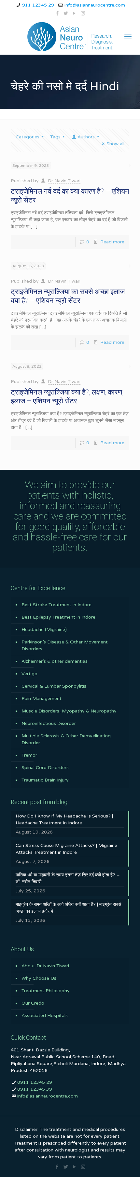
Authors (86, 137)
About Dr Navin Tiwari (45, 966)
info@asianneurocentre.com (94, 5)
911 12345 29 (38, 5)
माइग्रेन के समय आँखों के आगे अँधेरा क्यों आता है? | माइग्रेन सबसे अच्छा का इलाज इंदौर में (68, 908)
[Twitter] (66, 13)
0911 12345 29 (34, 1082)
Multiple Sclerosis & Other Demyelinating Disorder (66, 739)
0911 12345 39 (34, 1089)
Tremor (29, 755)
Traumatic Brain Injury (45, 780)
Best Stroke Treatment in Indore (56, 604)
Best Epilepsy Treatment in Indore (58, 617)
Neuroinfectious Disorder (48, 723)
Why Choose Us (38, 978)
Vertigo (29, 673)
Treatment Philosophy (45, 990)
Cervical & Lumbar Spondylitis (53, 686)
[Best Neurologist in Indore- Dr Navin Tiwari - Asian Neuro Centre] (70, 36)
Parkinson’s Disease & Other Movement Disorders (64, 645)
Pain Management (41, 698)
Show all (115, 144)
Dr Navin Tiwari (64, 181)
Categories (27, 137)
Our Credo (32, 1003)
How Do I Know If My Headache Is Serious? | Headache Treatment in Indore (64, 819)
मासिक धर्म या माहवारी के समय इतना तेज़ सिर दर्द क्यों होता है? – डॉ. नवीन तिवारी (68, 878)
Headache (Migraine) (44, 629)
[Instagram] (82, 13)
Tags (55, 137)
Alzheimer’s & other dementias (54, 661)
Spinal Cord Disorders (45, 767)
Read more (112, 242)
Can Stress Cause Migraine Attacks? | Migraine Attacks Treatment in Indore (66, 849)
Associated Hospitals (44, 1015)
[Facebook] (57, 13)
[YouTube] (74, 13)
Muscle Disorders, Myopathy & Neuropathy (69, 711)
